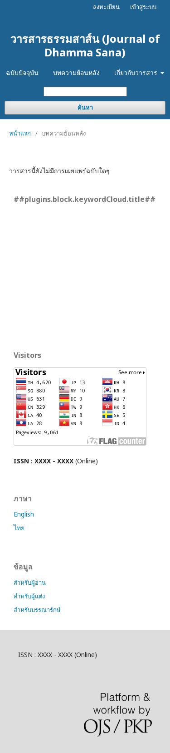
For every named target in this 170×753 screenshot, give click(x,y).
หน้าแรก (20, 133)
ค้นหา (85, 107)
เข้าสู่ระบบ (143, 7)
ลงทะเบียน (106, 7)
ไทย (19, 527)
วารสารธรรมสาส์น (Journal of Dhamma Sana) (85, 45)
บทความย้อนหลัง (76, 72)
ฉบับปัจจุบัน (22, 72)
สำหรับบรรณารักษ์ (37, 610)
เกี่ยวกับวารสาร (136, 72)
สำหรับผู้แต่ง (29, 596)
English (24, 514)
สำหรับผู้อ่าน (30, 582)
